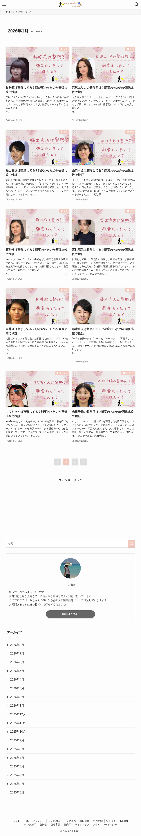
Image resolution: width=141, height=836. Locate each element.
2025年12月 (18, 714)
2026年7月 (17, 653)
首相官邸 (55, 824)
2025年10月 (18, 731)
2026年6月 (17, 662)
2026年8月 (17, 644)
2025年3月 (17, 792)
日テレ (16, 820)
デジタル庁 (30, 824)
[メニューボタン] (4, 4)
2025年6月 (17, 766)
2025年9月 (17, 740)
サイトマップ (82, 824)
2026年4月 (17, 679)
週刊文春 (111, 820)
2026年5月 (17, 670)
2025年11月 (18, 723)
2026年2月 (17, 696)
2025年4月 (17, 783)
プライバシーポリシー (105, 824)
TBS (26, 820)
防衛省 (43, 824)
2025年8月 (17, 749)
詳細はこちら (70, 614)
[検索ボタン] (136, 4)
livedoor (124, 820)
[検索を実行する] (131, 544)
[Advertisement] (70, 508)
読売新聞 (98, 820)
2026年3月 (17, 688)
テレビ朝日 (54, 820)
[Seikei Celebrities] (70, 4)
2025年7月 (17, 757)
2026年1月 (17, 705)
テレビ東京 (70, 820)
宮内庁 (67, 824)
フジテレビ (39, 820)
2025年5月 (17, 775)
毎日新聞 (84, 820)
